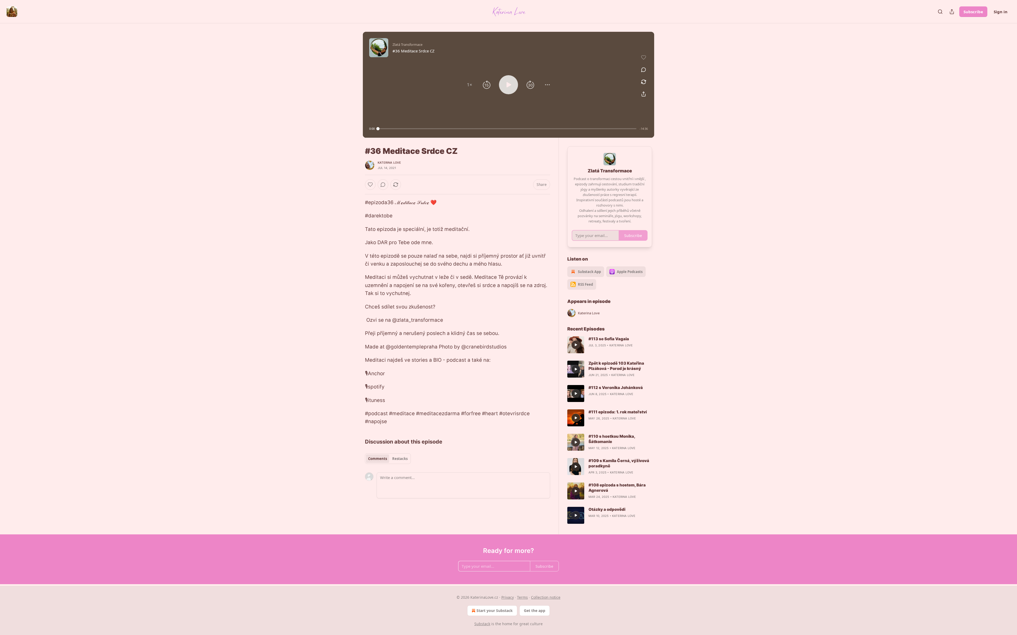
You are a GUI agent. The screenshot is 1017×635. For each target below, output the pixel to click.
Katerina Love (389, 162)
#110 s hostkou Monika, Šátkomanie (611, 439)
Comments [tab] (377, 458)
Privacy (507, 597)
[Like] (370, 184)
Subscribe (973, 11)
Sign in (1000, 11)
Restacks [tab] (400, 458)
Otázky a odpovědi (606, 509)
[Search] (940, 11)
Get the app (534, 610)
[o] (576, 345)
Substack (482, 623)
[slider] (507, 128)
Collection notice (545, 597)
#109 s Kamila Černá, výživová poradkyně (618, 463)
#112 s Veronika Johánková (615, 387)
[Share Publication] (952, 11)
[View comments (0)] (643, 70)
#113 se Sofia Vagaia (608, 338)
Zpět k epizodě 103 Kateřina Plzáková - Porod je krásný (616, 366)
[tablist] (388, 458)
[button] (470, 85)
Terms (522, 597)
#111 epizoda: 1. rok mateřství (617, 411)
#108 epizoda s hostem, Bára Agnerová (617, 487)
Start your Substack (494, 610)
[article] (609, 344)
